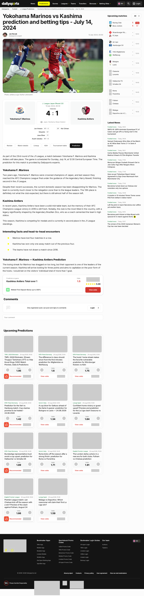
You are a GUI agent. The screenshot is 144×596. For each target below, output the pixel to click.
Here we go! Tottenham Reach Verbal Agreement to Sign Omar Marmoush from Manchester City (123, 176)
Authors (104, 544)
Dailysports (5, 9)
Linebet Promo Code (65, 559)
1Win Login (83, 548)
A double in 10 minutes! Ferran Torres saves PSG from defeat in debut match (124, 196)
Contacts (79, 573)
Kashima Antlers (86, 119)
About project (68, 573)
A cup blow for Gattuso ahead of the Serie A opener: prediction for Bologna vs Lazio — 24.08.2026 (53, 408)
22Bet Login (84, 554)
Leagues (64, 4)
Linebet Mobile (41, 554)
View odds (93, 290)
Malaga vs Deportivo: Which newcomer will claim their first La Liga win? (52, 502)
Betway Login (84, 560)
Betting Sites (104, 4)
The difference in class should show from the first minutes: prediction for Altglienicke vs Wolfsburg (51, 361)
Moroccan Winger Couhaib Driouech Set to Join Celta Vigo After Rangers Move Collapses (123, 164)
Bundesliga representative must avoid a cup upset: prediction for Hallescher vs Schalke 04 (18, 456)
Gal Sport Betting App (44, 560)
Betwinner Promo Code (66, 553)
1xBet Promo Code (65, 546)
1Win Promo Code (64, 550)
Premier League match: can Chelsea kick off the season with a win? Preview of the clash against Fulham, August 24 (18, 503)
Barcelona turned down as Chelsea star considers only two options (122, 187)
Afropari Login (85, 544)
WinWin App (41, 557)
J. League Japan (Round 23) (52, 103)
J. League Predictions (27, 9)
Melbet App (40, 548)
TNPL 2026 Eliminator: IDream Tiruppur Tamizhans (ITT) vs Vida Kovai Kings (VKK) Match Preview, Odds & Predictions (18, 361)
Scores (55, 4)
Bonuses (93, 4)
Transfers (82, 4)
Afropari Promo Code (65, 562)
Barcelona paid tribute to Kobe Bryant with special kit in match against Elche (123, 215)
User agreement (102, 573)
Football (14, 9)
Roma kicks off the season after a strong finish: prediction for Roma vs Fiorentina (53, 456)
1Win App (40, 544)
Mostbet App (41, 551)
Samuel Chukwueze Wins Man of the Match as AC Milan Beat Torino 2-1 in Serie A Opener (124, 143)
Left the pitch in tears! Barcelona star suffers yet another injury (124, 206)
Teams (73, 4)
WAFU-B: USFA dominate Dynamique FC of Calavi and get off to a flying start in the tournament (124, 131)
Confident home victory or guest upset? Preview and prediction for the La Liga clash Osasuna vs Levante (87, 409)
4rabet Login (84, 557)
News (33, 4)
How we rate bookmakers (118, 573)
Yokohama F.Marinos (20, 119)
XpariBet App (41, 563)
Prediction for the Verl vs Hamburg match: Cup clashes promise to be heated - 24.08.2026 (17, 409)
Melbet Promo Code (65, 556)
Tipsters (104, 548)
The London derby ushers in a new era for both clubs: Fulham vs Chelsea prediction (86, 456)
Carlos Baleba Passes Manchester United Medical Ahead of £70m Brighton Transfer (123, 154)
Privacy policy (89, 573)
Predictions (43, 4)
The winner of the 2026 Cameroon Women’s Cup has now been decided (124, 225)
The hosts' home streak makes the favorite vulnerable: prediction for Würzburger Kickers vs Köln (86, 361)
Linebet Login (84, 551)
